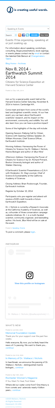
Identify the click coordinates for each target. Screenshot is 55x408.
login (33, 232)
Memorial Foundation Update (21, 333)
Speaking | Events (18, 228)
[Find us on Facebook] (23, 35)
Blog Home (11, 63)
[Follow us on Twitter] (27, 35)
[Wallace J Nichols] (28, 14)
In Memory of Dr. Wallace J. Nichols (24, 358)
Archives (22, 63)
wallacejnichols (38, 314)
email (37, 53)
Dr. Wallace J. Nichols (18, 314)
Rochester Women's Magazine (21, 378)
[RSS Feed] (19, 35)
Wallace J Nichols (18, 398)
